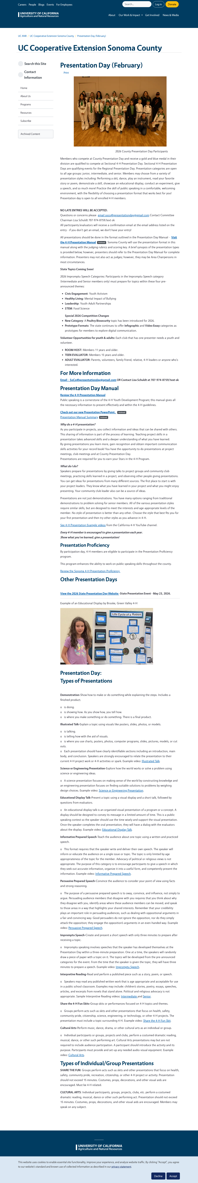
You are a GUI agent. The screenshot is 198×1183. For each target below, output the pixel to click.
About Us (25, 96)
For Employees (64, 4)
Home (23, 88)
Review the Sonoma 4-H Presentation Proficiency (90, 571)
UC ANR (22, 35)
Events (50, 4)
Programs (25, 104)
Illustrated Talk (151, 761)
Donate (172, 4)
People (32, 4)
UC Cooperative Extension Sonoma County (52, 35)
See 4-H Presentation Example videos (83, 525)
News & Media (171, 15)
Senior (147, 996)
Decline (158, 1176)
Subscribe (25, 121)
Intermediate (129, 996)
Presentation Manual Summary (83, 417)
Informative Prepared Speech (113, 873)
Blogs (41, 4)
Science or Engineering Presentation (121, 790)
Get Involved (152, 15)
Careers (22, 4)
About (111, 15)
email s (123, 215)
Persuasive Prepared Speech (85, 928)
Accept (173, 1176)
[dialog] (99, 1169)
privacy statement (121, 1166)
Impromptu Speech (127, 967)
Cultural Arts (76, 1055)
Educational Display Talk (117, 829)
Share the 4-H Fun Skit (157, 1020)
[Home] (38, 15)
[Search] (149, 4)
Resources (25, 112)
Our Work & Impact (129, 15)
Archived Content (30, 134)
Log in (158, 4)
